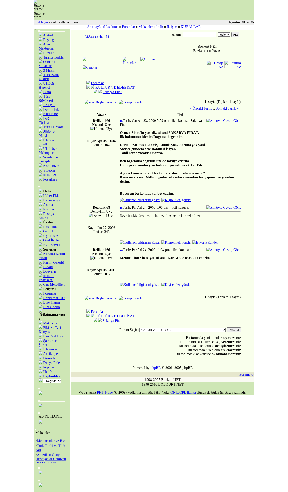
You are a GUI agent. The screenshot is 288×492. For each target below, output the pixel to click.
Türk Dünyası (52, 127)
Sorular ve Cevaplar (48, 159)
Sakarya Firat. (112, 92)
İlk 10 (47, 372)
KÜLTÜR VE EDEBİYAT (115, 87)
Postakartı (50, 179)
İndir (159, 27)
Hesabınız (50, 227)
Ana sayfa (95, 36)
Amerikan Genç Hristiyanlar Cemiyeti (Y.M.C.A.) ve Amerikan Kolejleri (51, 459)
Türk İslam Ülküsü (49, 77)
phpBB (156, 368)
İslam (47, 92)
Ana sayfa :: (95, 27)
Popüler (48, 367)
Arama (48, 205)
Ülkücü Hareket (46, 85)
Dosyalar (49, 271)
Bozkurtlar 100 (54, 298)
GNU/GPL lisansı (183, 392)
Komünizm (51, 166)
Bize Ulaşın (51, 302)
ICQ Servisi (51, 245)
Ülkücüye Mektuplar (48, 151)
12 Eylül (49, 105)
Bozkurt (49, 53)
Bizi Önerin (51, 307)
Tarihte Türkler (54, 57)
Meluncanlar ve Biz (51, 439)
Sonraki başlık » (227, 108)
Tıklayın (42, 22)
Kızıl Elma (50, 114)
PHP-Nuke (105, 392)
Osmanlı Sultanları (47, 64)
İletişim (172, 27)
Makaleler (146, 27)
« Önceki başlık (201, 108)
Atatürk (48, 35)
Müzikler (49, 175)
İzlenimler (50, 349)
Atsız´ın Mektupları (46, 46)
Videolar (49, 170)
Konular (49, 209)
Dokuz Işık (51, 109)
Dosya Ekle (51, 363)
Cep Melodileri (54, 284)
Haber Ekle (51, 196)
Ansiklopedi (52, 354)
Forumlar (128, 27)
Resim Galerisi (53, 262)
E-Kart (48, 267)
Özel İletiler (51, 240)
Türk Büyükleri (46, 98)
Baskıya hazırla (47, 216)
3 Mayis (49, 70)
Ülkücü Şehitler (46, 142)
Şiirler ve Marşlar (47, 134)
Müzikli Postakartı (46, 278)
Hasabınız (111, 27)
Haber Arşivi (52, 200)
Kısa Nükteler (53, 336)
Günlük (48, 231)
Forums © (246, 374)
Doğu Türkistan (45, 120)
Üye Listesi (51, 236)
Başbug (48, 40)
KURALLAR (191, 27)
